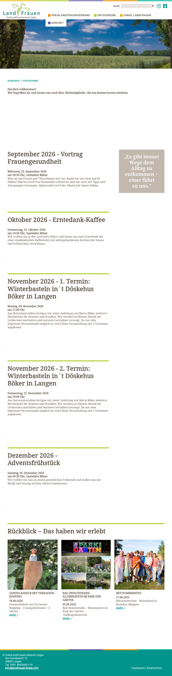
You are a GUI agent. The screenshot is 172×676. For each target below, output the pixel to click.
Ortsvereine (106, 15)
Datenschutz (154, 668)
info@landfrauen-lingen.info (21, 668)
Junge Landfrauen (137, 15)
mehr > (13, 615)
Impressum (138, 668)
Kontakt (57, 22)
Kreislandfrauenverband (70, 15)
